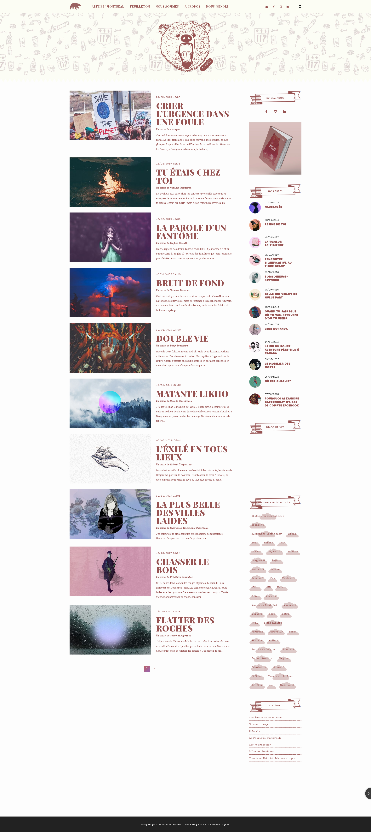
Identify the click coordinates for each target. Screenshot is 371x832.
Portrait (257, 632)
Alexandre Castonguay (267, 534)
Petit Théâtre (273, 623)
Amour (292, 534)
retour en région (264, 650)
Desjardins (274, 552)
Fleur (255, 587)
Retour (273, 641)
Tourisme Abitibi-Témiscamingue (272, 758)
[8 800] (110, 514)
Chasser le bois (182, 566)
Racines (257, 641)
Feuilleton (140, 6)
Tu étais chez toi (188, 176)
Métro (285, 614)
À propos (192, 6)
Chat (282, 543)
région (284, 659)
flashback (288, 579)
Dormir (293, 552)
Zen (271, 685)
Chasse (268, 543)
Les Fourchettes (260, 745)
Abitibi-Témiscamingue (268, 516)
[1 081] (110, 630)
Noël (255, 623)
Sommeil (278, 668)
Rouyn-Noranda (262, 659)
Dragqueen (259, 561)
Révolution (259, 668)
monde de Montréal (264, 605)
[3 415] (110, 348)
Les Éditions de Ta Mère (266, 718)
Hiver (255, 596)
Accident (258, 525)
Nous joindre (217, 6)
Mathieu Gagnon (220, 825)
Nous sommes (167, 6)
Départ (276, 561)
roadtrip (288, 650)
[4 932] (110, 458)
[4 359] (110, 292)
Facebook (258, 579)
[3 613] (110, 237)
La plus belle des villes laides (188, 512)
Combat (256, 552)
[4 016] (110, 182)
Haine (281, 587)
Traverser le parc (280, 676)
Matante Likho (192, 394)
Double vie (182, 338)
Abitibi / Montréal (108, 6)
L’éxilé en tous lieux (192, 453)
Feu (272, 579)
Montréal (290, 605)
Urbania (254, 731)
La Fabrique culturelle (265, 738)
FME (268, 587)
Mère (272, 614)
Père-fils (276, 632)
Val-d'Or (257, 685)
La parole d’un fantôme (191, 232)
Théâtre (257, 676)
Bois (255, 543)
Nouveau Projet (259, 725)
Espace (275, 570)
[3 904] (110, 571)
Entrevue (258, 570)
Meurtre (271, 596)
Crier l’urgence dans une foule (192, 114)
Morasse (257, 614)
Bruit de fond (190, 283)
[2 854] (110, 403)
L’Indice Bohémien (262, 752)
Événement (287, 685)
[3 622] (110, 115)
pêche (293, 632)
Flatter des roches (185, 624)
